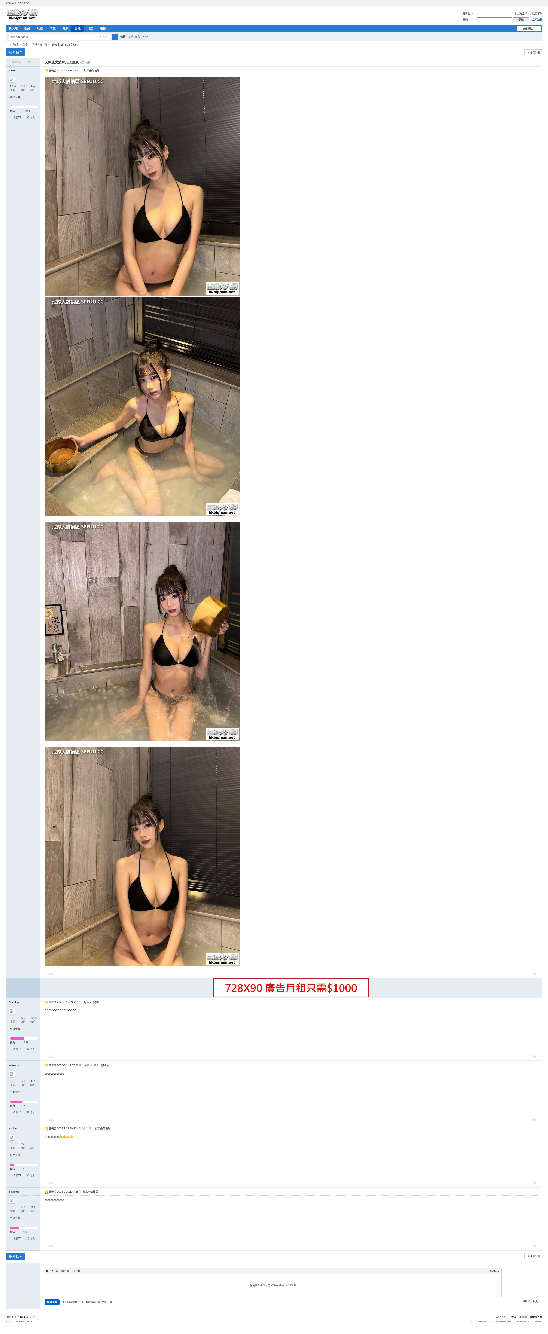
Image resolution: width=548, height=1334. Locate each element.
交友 (137, 36)
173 (23, 1081)
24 (22, 1144)
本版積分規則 (530, 1301)
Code (73, 1271)
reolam (13, 1128)
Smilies (79, 1271)
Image (57, 1271)
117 (33, 1081)
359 (23, 86)
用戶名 (466, 13)
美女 (25, 44)
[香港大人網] (22, 14)
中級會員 (15, 1218)
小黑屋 (523, 1316)
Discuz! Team (25, 1321)
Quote (68, 1271)
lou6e (12, 70)
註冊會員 (15, 1091)
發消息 (31, 117)
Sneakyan (15, 1002)
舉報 (534, 974)
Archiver (501, 1316)
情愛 (53, 28)
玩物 (40, 28)
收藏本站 (23, 2)
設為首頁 (11, 2)
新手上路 (15, 1155)
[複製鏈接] (85, 62)
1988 (33, 1017)
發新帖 (14, 52)
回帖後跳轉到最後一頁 (99, 1302)
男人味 (13, 28)
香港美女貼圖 (40, 44)
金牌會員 (15, 1028)
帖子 (102, 36)
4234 (13, 86)
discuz (145, 36)
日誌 (90, 28)
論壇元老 (15, 97)
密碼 (465, 19)
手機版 (512, 1316)
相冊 (103, 28)
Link (63, 1271)
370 (23, 1017)
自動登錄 (522, 13)
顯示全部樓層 (92, 70)
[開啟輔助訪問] (536, 3)
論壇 (78, 28)
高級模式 (494, 1270)
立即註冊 (537, 19)
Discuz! (24, 1316)
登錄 (281, 1285)
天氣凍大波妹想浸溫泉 (64, 44)
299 (33, 1207)
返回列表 (535, 52)
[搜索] (115, 37)
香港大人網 (7, 45)
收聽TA (17, 117)
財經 (27, 28)
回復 (51, 974)
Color (52, 1271)
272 (23, 1207)
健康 (65, 28)
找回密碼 (537, 13)
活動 (130, 36)
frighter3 (14, 1191)
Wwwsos (14, 1065)
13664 (26, 110)
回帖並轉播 (71, 1302)
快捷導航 (528, 28)
